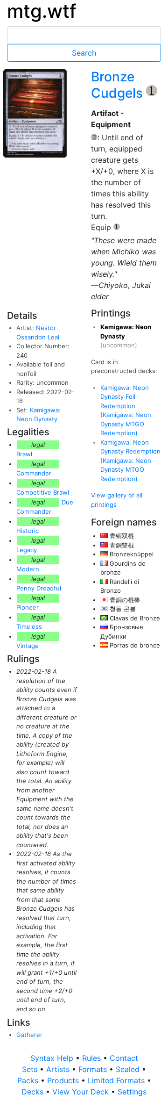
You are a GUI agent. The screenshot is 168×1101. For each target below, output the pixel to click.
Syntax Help (53, 1058)
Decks (33, 1091)
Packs (29, 1080)
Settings (132, 1091)
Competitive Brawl (42, 492)
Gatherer (29, 1034)
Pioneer (27, 607)
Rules (92, 1058)
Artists (59, 1069)
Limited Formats (117, 1080)
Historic (27, 530)
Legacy (26, 550)
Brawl (24, 454)
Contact (124, 1058)
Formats (93, 1069)
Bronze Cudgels (118, 85)
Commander (33, 473)
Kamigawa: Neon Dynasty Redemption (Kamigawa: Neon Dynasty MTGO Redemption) (130, 460)
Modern (27, 569)
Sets (31, 1069)
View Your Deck (81, 1091)
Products (64, 1080)
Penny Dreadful (38, 588)
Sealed (129, 1069)
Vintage (27, 645)
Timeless (29, 626)
